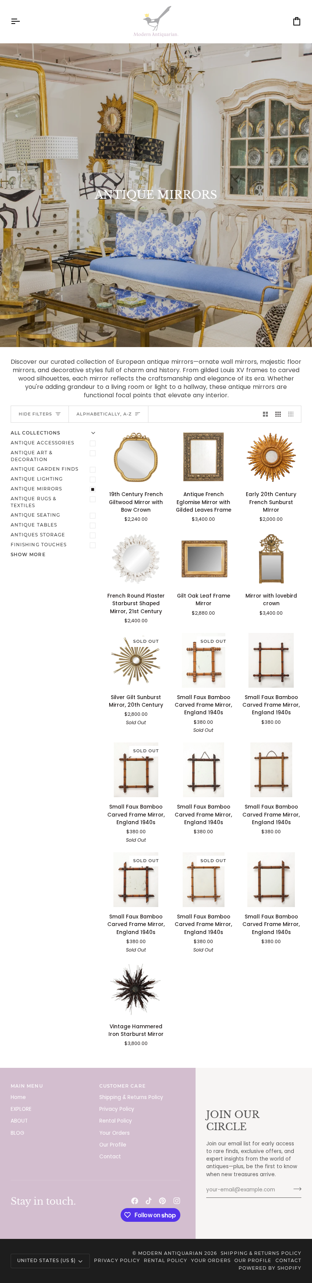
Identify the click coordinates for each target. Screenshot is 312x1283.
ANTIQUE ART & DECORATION (32, 456)
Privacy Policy (116, 1109)
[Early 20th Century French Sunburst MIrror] (271, 457)
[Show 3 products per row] (278, 414)
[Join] (295, 1189)
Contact (110, 1156)
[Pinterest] (162, 1200)
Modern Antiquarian (170, 1253)
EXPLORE (21, 1109)
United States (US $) (46, 1260)
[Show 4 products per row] (293, 414)
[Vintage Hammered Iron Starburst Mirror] (136, 989)
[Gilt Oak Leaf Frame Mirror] (204, 558)
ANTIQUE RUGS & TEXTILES (33, 502)
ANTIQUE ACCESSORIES (42, 443)
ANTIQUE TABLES (34, 525)
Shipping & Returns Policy (131, 1097)
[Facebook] (134, 1200)
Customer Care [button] (122, 1086)
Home (18, 1097)
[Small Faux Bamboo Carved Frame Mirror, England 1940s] (271, 660)
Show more (28, 554)
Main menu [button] (27, 1086)
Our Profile (112, 1144)
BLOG (17, 1133)
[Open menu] (22, 21)
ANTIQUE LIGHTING (37, 479)
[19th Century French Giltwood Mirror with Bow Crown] (136, 457)
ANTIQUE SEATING (35, 515)
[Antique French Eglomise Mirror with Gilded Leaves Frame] (204, 457)
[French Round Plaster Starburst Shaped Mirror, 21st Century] (136, 558)
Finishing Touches (39, 544)
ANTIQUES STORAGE (38, 535)
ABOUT (19, 1120)
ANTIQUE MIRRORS (36, 489)
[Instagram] (177, 1200)
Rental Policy (115, 1120)
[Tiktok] (149, 1200)
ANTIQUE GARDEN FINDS (44, 469)
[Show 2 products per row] (265, 414)
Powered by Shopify (270, 1268)
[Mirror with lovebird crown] (271, 558)
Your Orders (114, 1133)
